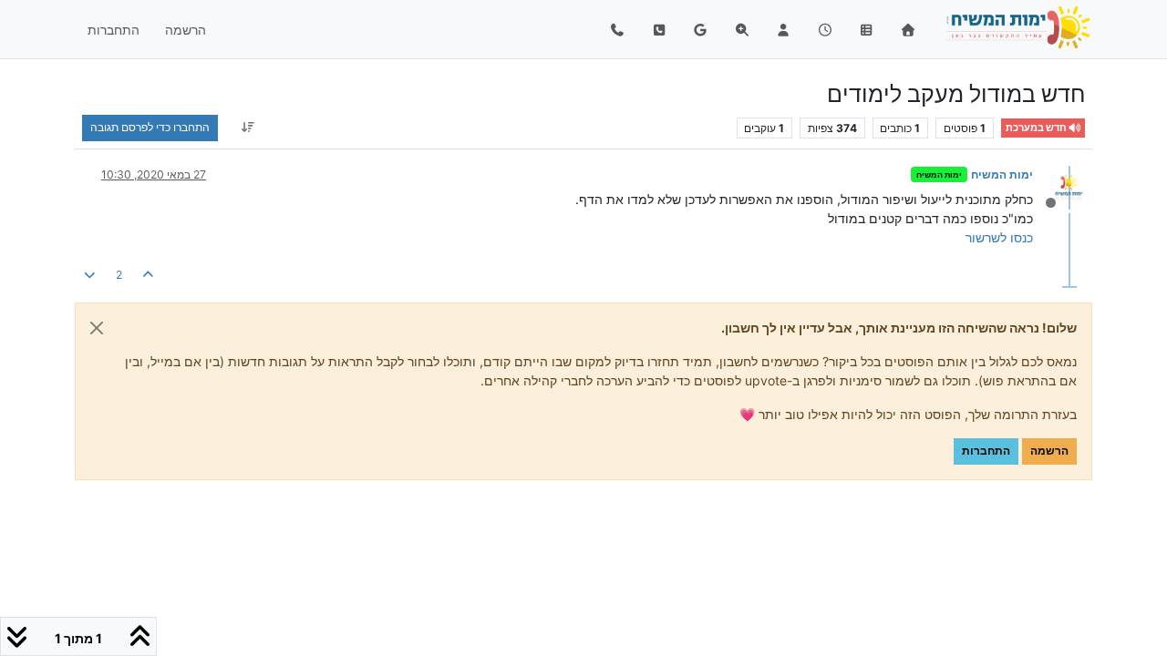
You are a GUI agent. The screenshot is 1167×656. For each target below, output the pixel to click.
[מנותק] (1061, 186)
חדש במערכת (1037, 128)
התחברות (986, 450)
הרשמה (1049, 450)
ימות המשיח (1002, 174)
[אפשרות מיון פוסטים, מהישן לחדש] (247, 127)
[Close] (97, 328)
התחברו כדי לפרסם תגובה (150, 127)
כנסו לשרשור (999, 237)
